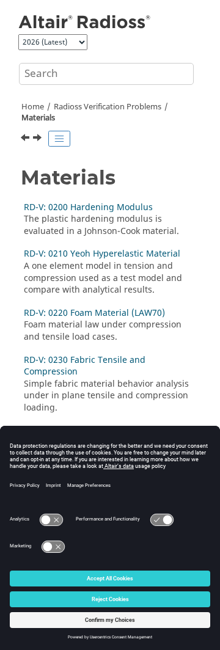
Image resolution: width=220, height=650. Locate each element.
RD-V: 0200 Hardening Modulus (88, 207)
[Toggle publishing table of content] (59, 139)
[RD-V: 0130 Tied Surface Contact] (26, 139)
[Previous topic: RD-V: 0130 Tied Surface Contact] (26, 139)
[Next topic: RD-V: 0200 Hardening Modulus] (38, 139)
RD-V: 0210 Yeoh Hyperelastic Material (102, 253)
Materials (38, 117)
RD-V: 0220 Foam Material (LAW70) (94, 313)
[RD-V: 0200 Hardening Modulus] (38, 139)
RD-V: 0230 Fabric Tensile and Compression (84, 366)
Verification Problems (107, 106)
